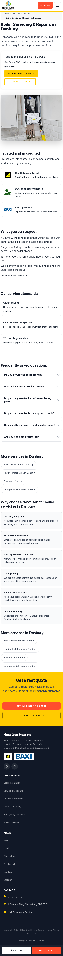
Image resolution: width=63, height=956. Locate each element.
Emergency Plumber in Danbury (19, 489)
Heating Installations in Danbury (20, 649)
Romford (8, 872)
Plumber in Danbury (14, 481)
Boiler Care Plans (12, 822)
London (7, 848)
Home (6, 14)
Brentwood (9, 864)
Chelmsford (9, 856)
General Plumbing (12, 806)
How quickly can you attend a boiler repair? (29, 425)
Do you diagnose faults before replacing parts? (27, 400)
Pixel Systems (37, 940)
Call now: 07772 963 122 (20, 81)
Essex (7, 840)
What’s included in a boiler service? (25, 386)
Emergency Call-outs (14, 814)
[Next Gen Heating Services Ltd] (19, 5)
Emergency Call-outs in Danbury (20, 666)
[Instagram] (14, 766)
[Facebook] (7, 766)
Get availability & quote (21, 73)
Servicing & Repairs (21, 14)
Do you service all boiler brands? (23, 374)
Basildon (8, 879)
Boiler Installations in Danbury (19, 640)
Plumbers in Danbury (14, 657)
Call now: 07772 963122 (31, 715)
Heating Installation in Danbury (19, 473)
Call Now (17, 950)
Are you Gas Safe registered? (21, 436)
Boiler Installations (13, 782)
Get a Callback (46, 950)
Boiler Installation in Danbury (18, 464)
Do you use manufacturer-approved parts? (29, 413)
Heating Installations (14, 798)
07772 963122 (15, 897)
